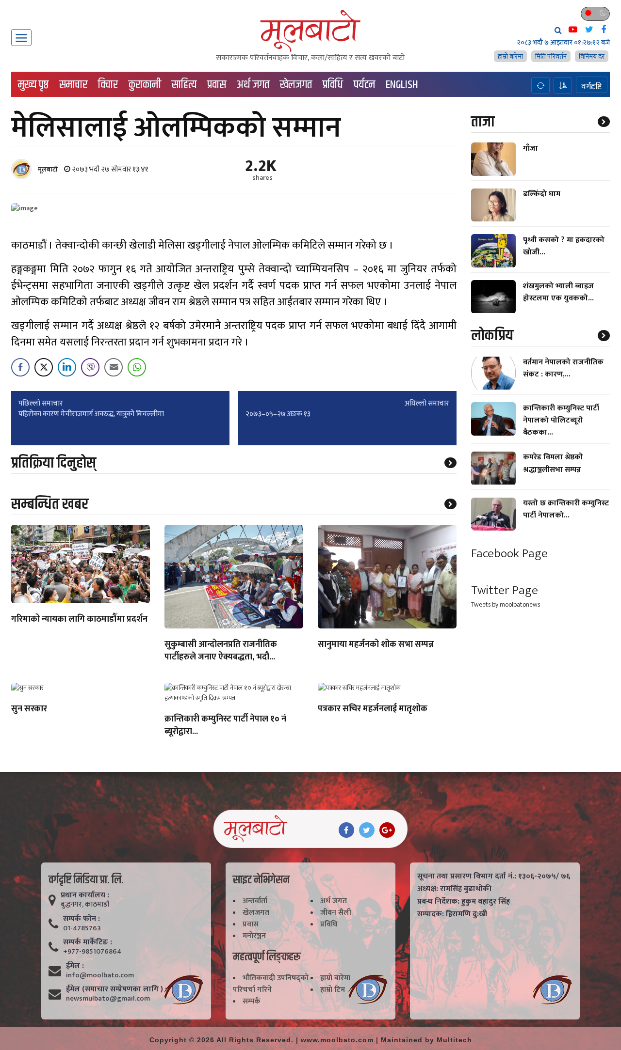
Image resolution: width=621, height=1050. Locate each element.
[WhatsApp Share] (137, 367)
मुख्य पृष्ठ (33, 85)
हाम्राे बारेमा (510, 56)
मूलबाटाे (48, 169)
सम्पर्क (252, 1001)
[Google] (387, 830)
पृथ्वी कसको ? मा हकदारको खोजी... (564, 246)
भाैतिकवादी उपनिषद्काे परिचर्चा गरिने (271, 984)
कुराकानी (145, 85)
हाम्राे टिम (332, 989)
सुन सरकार (29, 709)
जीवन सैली (335, 912)
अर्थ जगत (253, 85)
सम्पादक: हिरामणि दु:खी (452, 914)
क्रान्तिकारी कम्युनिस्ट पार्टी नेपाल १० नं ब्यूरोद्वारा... (225, 726)
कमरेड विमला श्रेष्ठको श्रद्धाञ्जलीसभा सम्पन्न (553, 463)
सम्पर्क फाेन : (81, 919)
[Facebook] (346, 830)
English (402, 85)
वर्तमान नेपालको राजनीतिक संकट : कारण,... (563, 368)
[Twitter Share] (43, 367)
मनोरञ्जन (254, 935)
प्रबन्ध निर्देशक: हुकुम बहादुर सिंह (463, 902)
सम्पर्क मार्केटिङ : (87, 942)
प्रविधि (333, 85)
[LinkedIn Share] (67, 367)
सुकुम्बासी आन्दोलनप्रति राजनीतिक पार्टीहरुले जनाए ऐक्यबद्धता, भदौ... (220, 651)
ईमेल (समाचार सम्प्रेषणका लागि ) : (116, 989)
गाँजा (530, 148)
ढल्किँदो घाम (541, 194)
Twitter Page (504, 590)
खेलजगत (296, 85)
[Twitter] (367, 830)
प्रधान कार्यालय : (85, 895)
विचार (108, 85)
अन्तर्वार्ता (255, 901)
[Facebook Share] (20, 367)
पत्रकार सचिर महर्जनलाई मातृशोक (372, 709)
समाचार (73, 85)
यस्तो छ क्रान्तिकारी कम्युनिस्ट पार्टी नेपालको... (566, 509)
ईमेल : (75, 966)
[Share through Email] (113, 367)
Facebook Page (509, 553)
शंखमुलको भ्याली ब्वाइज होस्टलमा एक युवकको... (558, 292)
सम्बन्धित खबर (49, 504)
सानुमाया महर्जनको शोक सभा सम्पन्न (376, 645)
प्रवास (216, 85)
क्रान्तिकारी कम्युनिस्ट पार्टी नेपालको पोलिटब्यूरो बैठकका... (561, 420)
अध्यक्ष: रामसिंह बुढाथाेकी (454, 889)
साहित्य (184, 85)
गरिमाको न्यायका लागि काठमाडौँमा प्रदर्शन (79, 620)
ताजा (482, 122)
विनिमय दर (592, 56)
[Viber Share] (90, 367)
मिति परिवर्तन (551, 56)
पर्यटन (364, 85)
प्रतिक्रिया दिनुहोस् (53, 463)
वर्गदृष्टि (591, 86)
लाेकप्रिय (492, 336)
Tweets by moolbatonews (505, 605)
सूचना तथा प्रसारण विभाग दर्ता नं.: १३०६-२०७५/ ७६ (493, 876)
